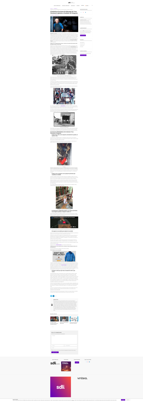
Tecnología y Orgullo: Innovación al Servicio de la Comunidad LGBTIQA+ (54, 323)
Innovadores (55, 8)
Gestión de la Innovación (65, 5)
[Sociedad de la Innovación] (71, 2)
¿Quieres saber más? (83, 35)
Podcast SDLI (81, 46)
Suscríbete (77, 362)
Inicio (52, 8)
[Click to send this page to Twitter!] (51, 296)
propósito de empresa (58, 244)
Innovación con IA (82, 45)
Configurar (73, 400)
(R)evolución (73, 5)
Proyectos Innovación (57, 5)
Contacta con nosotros (83, 55)
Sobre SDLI (82, 5)
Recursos (78, 5)
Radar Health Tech (82, 42)
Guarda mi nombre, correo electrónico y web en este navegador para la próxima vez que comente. (63, 350)
